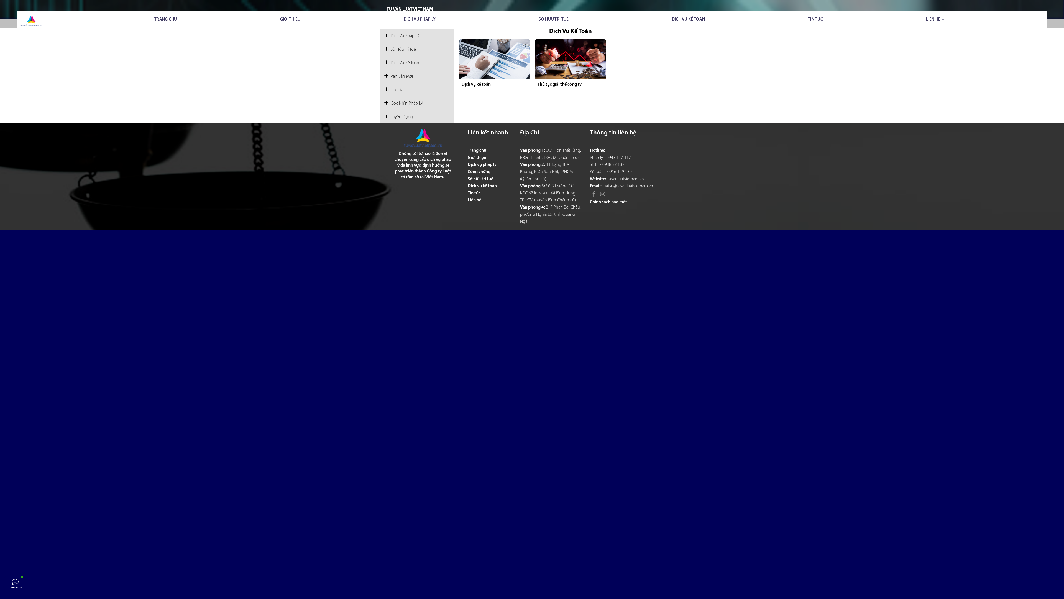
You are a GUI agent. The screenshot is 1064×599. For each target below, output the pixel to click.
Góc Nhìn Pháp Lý (407, 103)
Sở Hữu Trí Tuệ (403, 49)
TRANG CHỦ (165, 19)
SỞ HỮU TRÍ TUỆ (554, 19)
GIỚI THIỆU (290, 19)
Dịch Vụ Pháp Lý (405, 36)
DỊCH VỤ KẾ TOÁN (688, 19)
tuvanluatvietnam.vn (625, 179)
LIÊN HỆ (933, 19)
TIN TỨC (815, 19)
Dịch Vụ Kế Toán (405, 63)
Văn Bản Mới (402, 76)
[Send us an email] (602, 194)
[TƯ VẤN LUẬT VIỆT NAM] (31, 21)
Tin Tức (397, 90)
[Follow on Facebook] (594, 194)
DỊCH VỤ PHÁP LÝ (420, 19)
